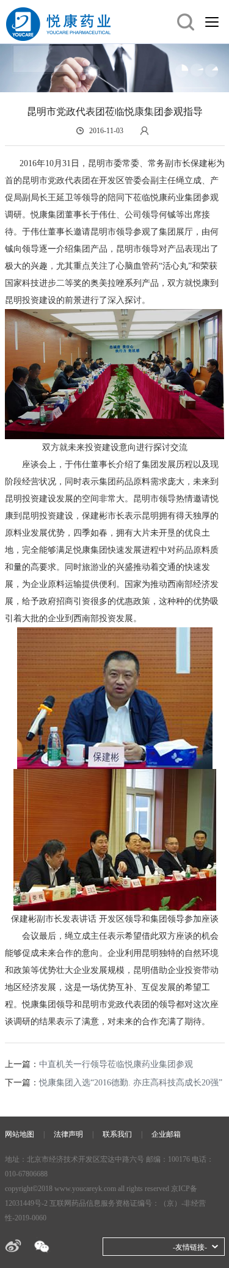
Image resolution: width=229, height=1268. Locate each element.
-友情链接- (190, 1247)
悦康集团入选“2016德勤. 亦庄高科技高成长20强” (130, 1082)
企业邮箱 (166, 1134)
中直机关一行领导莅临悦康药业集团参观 (116, 1064)
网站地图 (19, 1134)
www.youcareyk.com (85, 1188)
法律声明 (68, 1134)
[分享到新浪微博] (13, 1245)
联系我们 (117, 1134)
